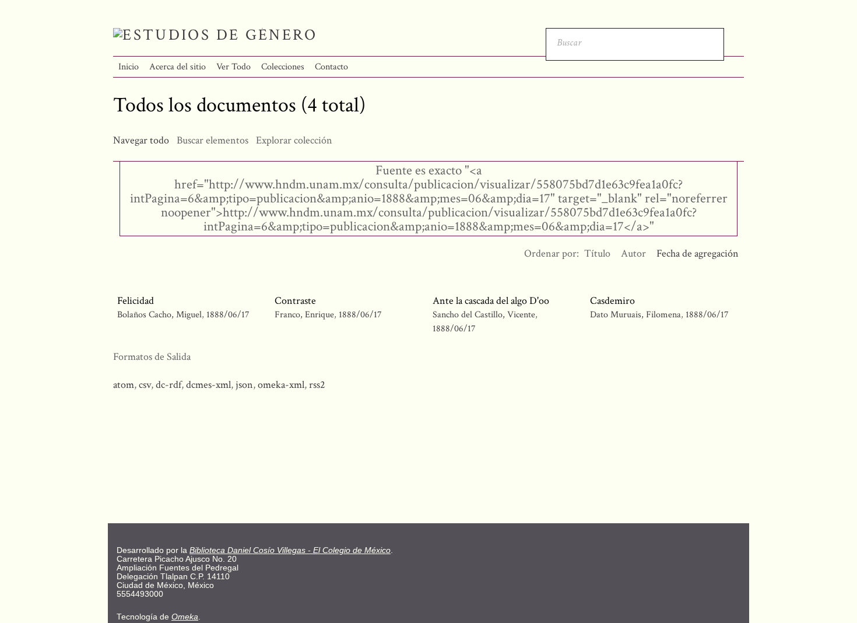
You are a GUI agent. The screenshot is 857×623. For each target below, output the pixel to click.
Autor (633, 253)
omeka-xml (281, 384)
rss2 (317, 384)
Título (597, 253)
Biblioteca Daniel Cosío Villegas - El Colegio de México (290, 550)
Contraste (295, 300)
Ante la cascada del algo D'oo (491, 300)
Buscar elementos (212, 140)
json (244, 384)
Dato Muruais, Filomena (636, 315)
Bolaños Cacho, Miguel (159, 315)
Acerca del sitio (177, 67)
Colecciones (282, 67)
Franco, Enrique (305, 315)
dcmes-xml (208, 384)
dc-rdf (168, 384)
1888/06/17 (228, 315)
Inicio (128, 67)
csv (145, 384)
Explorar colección (294, 140)
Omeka (184, 616)
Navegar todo (141, 140)
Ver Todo (233, 67)
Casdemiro (612, 300)
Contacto (331, 67)
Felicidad (135, 300)
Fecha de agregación (697, 253)
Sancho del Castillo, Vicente (485, 315)
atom (123, 384)
